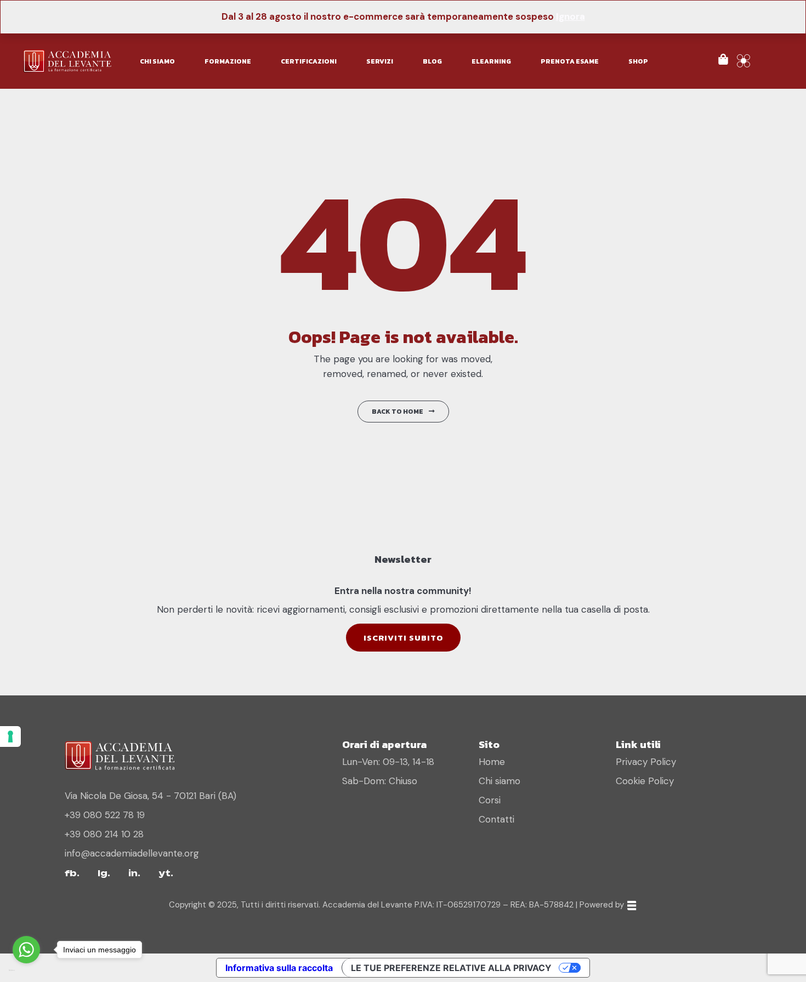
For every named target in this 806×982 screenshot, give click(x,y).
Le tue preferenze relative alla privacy (451, 967)
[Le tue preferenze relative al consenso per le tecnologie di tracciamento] (10, 736)
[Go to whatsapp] (26, 949)
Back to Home (397, 411)
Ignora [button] (570, 16)
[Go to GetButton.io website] (26, 970)
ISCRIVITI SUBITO (403, 637)
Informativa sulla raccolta (279, 967)
